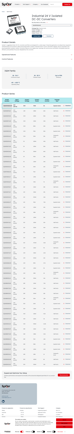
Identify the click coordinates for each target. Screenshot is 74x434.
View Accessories (64, 375)
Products (17, 4)
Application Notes (42, 412)
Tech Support (26, 4)
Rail (2, 414)
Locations (58, 414)
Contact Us (67, 4)
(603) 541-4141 (5, 396)
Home (3, 11)
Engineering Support (42, 410)
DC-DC (22, 412)
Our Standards (59, 412)
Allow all (64, 419)
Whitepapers (40, 414)
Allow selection (64, 423)
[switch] (33, 432)
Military (3, 410)
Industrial (4, 412)
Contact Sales (37, 36)
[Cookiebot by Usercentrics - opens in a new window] (7, 432)
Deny (64, 426)
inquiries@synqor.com (6, 397)
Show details (60, 431)
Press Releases (59, 416)
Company (35, 4)
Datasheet (49, 36)
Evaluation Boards (42, 416)
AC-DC (22, 414)
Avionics (3, 416)
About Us (58, 410)
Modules (22, 410)
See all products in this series (38, 22)
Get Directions (5, 392)
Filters (22, 416)
